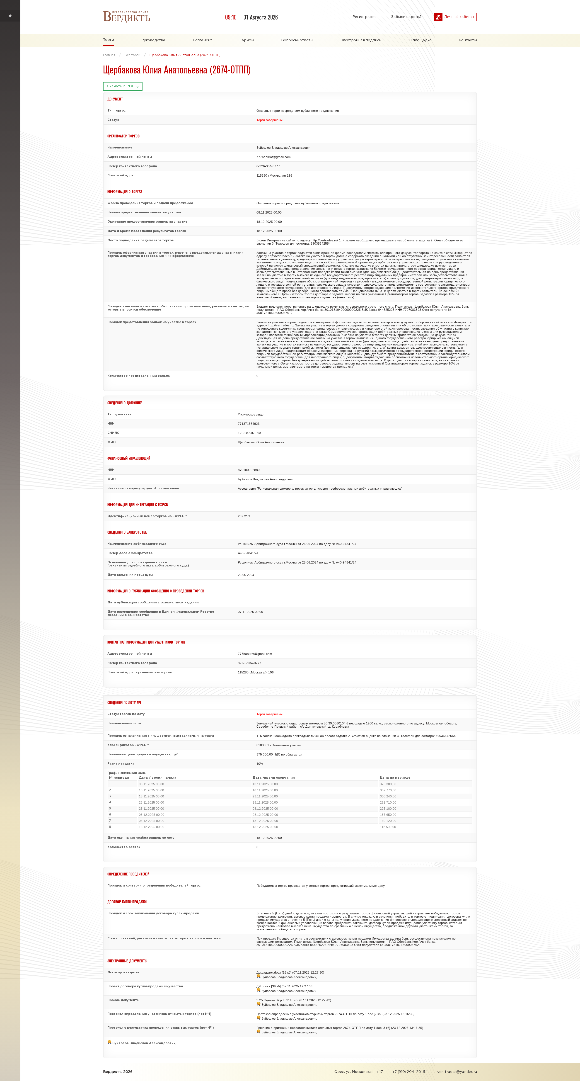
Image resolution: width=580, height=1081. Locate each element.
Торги (108, 40)
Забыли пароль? (406, 17)
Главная (109, 55)
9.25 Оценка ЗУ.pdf (270, 1000)
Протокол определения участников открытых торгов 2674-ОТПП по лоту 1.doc (314, 1014)
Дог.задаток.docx (268, 972)
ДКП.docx (263, 986)
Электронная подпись (361, 40)
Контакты (468, 40)
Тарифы (247, 40)
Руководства (153, 40)
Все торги (132, 55)
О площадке (420, 40)
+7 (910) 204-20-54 (410, 1072)
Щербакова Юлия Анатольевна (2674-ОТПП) (185, 55)
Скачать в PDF (120, 86)
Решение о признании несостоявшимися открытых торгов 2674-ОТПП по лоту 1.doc (319, 1028)
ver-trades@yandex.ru (457, 1072)
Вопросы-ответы (297, 40)
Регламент (202, 40)
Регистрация (365, 17)
